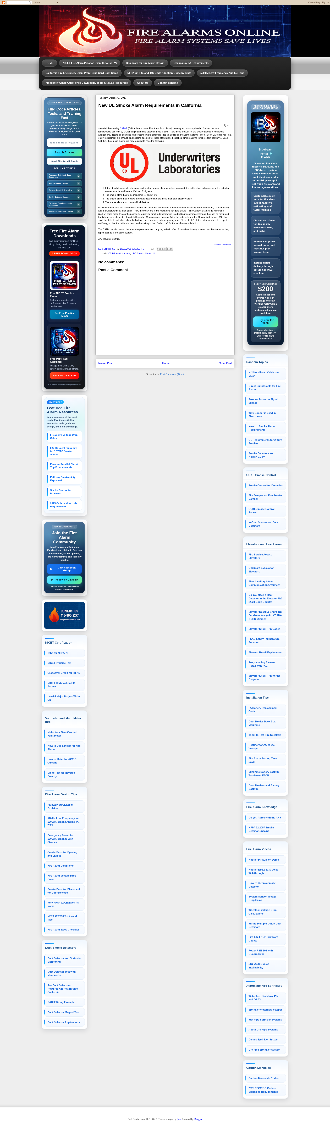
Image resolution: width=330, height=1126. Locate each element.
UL (154, 253)
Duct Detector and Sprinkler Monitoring (64, 960)
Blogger (198, 1119)
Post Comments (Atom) (172, 374)
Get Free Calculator (64, 375)
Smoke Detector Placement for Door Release (63, 891)
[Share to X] (165, 249)
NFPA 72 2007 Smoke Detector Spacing (261, 829)
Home (165, 363)
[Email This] (158, 249)
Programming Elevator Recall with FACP (262, 664)
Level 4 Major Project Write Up (63, 698)
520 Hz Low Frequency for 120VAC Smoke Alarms (63, 451)
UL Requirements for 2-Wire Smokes (265, 441)
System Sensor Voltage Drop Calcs (262, 898)
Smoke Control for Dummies (61, 492)
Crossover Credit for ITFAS (63, 672)
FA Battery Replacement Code (263, 709)
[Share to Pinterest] (171, 249)
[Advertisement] (160, 118)
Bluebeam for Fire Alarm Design (145, 63)
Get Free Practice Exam (64, 314)
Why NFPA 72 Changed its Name (63, 904)
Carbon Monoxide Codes (263, 1078)
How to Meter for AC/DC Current (61, 761)
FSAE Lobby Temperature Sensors (264, 640)
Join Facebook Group (67, 569)
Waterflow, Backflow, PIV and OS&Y (263, 998)
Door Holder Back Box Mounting (262, 723)
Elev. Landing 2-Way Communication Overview (264, 583)
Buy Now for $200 (265, 322)
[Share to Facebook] (168, 249)
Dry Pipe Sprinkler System (264, 1049)
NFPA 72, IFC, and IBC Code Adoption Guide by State (159, 72)
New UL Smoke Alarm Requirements (262, 428)
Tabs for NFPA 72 (57, 652)
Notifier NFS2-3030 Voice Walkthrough (263, 871)
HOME (49, 63)
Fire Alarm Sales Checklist (63, 929)
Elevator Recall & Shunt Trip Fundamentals (64, 466)
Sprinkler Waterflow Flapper (265, 1009)
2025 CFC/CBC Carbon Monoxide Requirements (263, 1090)
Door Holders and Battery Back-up (264, 787)
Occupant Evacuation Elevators (261, 569)
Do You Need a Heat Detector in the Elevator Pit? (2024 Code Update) (265, 598)
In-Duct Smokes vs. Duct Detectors (263, 524)
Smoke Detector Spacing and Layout (62, 854)
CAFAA (123, 128)
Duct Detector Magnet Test (63, 1012)
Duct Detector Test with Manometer (61, 973)
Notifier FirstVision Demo (264, 859)
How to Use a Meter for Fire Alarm (63, 747)
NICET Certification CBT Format (62, 685)
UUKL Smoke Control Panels (261, 511)
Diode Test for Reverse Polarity (61, 774)
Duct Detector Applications (63, 1022)
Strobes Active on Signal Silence (263, 401)
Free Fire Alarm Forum (222, 245)
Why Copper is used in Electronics (262, 414)
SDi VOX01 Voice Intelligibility (259, 965)
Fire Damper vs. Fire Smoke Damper (265, 497)
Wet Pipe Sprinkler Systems (265, 1019)
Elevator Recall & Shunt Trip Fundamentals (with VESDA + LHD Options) (265, 615)
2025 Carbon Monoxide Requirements (63, 505)
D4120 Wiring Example (60, 1002)
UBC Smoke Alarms (142, 253)
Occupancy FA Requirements (191, 63)
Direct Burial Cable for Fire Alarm (265, 387)
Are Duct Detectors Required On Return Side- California (63, 989)
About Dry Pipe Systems (263, 1029)
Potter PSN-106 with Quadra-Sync (261, 952)
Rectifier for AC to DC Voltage (262, 746)
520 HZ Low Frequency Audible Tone (222, 72)
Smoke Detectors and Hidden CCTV (261, 455)
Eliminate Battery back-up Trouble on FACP (264, 773)
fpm (179, 1119)
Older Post (225, 363)
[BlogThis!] (161, 249)
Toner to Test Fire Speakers (265, 734)
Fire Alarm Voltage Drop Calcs (64, 436)
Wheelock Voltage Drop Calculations (263, 911)
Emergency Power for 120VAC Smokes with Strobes (60, 839)
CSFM (111, 253)
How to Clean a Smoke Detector (262, 885)
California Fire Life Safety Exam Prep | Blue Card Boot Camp (82, 72)
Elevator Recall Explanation (265, 652)
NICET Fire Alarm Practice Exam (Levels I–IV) (90, 63)
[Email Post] (152, 249)
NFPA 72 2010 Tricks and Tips (62, 918)
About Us (142, 82)
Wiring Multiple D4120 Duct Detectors (265, 925)
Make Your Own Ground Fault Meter (61, 734)
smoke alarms (123, 253)
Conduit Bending (168, 82)
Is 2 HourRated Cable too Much (264, 374)
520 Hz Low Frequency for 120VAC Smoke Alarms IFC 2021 (63, 822)
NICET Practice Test (59, 662)
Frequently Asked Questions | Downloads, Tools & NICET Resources (87, 82)
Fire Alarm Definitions (60, 865)
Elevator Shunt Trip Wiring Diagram (264, 677)
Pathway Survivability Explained (62, 479)
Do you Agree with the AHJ (265, 817)
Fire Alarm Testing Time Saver (263, 760)
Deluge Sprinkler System (263, 1039)
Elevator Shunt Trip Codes (264, 628)
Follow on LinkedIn (67, 579)
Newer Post (105, 363)
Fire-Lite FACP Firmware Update (263, 938)
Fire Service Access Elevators (260, 556)
